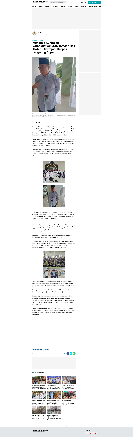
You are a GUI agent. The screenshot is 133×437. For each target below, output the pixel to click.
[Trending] (85, 2)
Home (34, 6)
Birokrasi (63, 6)
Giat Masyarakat (92, 6)
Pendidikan (56, 6)
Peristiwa (76, 6)
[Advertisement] (66, 18)
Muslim (83, 6)
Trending (40, 6)
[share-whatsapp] (74, 353)
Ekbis (70, 6)
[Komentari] (33, 353)
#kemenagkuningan (37, 40)
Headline (48, 6)
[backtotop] (66, 427)
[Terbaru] (81, 2)
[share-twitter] (71, 353)
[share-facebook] (67, 353)
